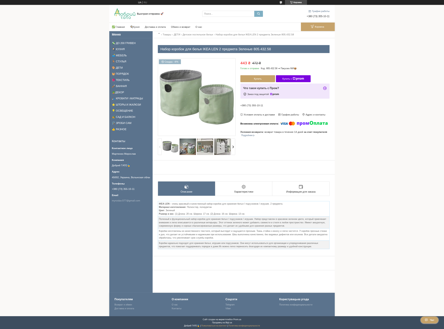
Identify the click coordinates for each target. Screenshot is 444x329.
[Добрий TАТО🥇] (124, 13)
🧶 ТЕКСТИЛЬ (121, 80)
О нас (198, 26)
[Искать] (258, 14)
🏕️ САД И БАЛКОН (123, 116)
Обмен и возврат (180, 26)
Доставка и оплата (155, 26)
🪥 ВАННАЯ (119, 86)
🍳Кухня (135, 26)
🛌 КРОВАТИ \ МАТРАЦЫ (127, 98)
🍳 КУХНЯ (118, 49)
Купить (258, 78)
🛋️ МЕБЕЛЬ (119, 55)
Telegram (230, 304)
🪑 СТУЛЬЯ (119, 61)
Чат (432, 320)
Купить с (287, 78)
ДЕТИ (177, 34)
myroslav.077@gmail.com (126, 200)
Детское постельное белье (198, 34)
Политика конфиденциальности (295, 304)
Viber (228, 308)
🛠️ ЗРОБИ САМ (121, 123)
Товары (167, 34)
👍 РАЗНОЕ (119, 129)
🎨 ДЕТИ (117, 67)
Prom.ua (237, 319)
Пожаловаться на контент (214, 325)
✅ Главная (118, 26)
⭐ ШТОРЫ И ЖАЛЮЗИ (126, 104)
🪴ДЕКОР (118, 92)
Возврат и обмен (123, 304)
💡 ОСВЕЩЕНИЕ (122, 110)
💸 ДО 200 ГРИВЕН (124, 43)
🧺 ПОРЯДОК (120, 73)
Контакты (176, 308)
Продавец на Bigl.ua (222, 322)
